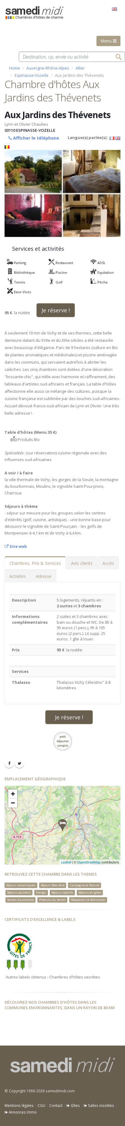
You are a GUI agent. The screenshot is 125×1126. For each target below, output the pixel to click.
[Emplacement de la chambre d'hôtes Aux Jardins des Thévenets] (62, 825)
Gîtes (75, 1105)
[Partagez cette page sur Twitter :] (19, 763)
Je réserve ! (56, 310)
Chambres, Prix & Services (35, 563)
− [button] (13, 803)
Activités (17, 576)
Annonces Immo (22, 1112)
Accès (108, 563)
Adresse (44, 576)
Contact (55, 1105)
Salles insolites (100, 1105)
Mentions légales (19, 1105)
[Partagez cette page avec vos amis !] (9, 763)
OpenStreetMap (88, 862)
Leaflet (66, 862)
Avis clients (82, 563)
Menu (106, 41)
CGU (41, 1105)
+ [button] (13, 794)
